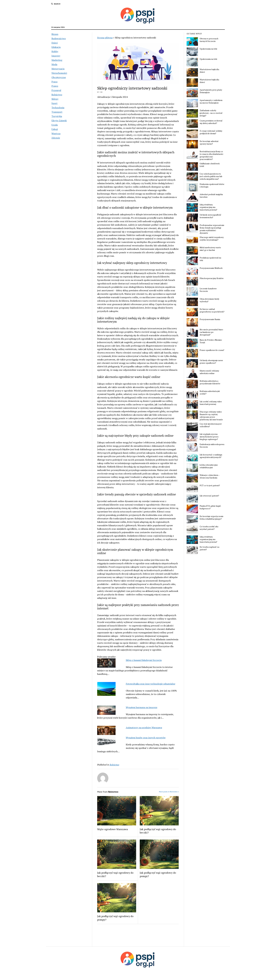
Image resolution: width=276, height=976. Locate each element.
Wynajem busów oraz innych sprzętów (146, 737)
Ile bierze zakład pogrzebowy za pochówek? (212, 310)
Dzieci (54, 42)
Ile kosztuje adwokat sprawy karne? (209, 142)
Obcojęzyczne (58, 77)
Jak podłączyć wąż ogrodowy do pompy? (158, 874)
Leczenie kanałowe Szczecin (208, 289)
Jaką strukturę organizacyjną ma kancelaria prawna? (208, 207)
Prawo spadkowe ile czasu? (212, 350)
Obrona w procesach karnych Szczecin (209, 39)
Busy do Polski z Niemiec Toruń (211, 341)
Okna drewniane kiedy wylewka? (209, 300)
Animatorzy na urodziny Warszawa (144, 727)
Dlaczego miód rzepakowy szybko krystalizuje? (212, 238)
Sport (54, 103)
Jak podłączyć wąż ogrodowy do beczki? (158, 830)
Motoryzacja (57, 68)
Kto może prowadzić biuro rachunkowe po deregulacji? (211, 332)
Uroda (54, 124)
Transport (56, 111)
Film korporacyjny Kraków (212, 278)
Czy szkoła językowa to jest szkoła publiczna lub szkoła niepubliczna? (211, 176)
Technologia (57, 107)
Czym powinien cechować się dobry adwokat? (211, 122)
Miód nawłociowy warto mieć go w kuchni (210, 248)
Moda (54, 64)
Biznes (54, 34)
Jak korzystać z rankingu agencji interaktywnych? (211, 456)
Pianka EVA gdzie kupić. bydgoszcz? (210, 507)
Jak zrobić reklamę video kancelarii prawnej (211, 402)
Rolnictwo (56, 94)
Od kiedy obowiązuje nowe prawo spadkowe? (211, 361)
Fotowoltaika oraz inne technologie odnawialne (150, 683)
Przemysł (56, 90)
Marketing (56, 60)
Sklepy (54, 98)
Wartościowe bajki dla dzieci (209, 70)
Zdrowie (55, 137)
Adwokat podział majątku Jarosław (211, 195)
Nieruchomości (59, 73)
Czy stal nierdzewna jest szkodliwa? (211, 425)
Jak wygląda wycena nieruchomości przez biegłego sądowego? (209, 437)
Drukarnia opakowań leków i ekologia (212, 185)
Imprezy (55, 55)
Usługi (54, 129)
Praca (54, 81)
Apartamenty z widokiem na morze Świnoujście (211, 101)
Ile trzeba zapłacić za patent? (209, 548)
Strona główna (105, 37)
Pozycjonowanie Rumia (210, 319)
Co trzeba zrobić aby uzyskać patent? (209, 527)
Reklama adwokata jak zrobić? (210, 392)
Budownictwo (58, 38)
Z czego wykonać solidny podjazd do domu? (211, 132)
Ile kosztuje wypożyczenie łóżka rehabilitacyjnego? (211, 517)
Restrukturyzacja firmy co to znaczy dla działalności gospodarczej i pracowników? (211, 155)
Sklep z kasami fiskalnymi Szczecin (144, 660)
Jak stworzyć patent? (209, 495)
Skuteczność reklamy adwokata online (209, 372)
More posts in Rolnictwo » (169, 792)
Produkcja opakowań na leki (210, 259)
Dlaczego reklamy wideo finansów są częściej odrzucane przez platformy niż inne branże (211, 415)
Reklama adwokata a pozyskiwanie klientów (210, 382)
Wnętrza (55, 133)
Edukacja (56, 47)
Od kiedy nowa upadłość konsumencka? (210, 216)
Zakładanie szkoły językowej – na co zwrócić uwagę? (211, 113)
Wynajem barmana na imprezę (141, 707)
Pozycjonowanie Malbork (211, 268)
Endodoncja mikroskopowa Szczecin (212, 445)
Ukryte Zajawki (59, 120)
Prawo (54, 86)
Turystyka (56, 116)
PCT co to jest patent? (210, 485)
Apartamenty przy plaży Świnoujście (211, 91)
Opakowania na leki (208, 49)
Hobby (54, 51)
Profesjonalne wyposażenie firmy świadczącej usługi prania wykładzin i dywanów (212, 229)
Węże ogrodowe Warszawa (112, 829)
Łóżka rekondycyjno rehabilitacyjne (209, 466)
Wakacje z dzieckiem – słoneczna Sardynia (210, 476)
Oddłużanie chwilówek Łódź (210, 164)
